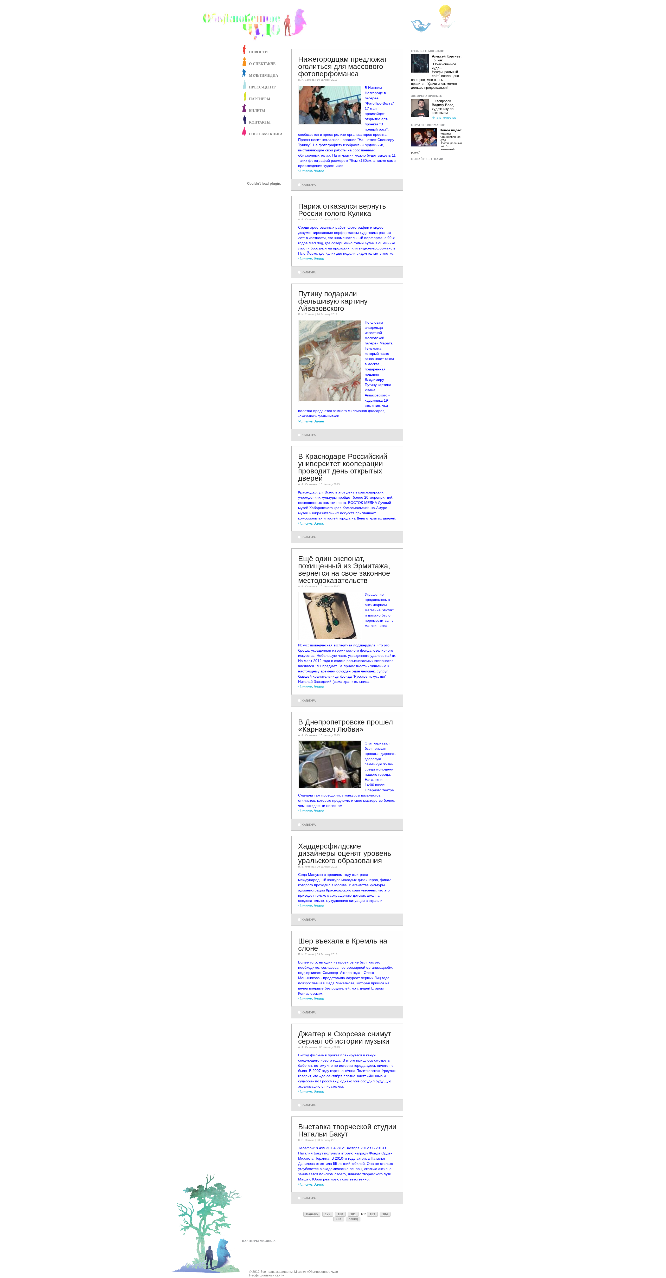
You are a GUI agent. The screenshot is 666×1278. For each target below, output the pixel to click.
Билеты (257, 110)
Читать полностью (444, 117)
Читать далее (311, 171)
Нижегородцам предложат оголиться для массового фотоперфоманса (342, 66)
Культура (309, 184)
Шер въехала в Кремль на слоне (342, 944)
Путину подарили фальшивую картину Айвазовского (333, 301)
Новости (258, 52)
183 (372, 1214)
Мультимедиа (263, 75)
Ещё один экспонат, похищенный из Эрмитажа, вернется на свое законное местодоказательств (344, 570)
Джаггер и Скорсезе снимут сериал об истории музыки (344, 1037)
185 (338, 1219)
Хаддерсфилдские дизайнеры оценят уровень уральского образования (344, 853)
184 (385, 1214)
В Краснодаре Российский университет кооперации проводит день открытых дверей (342, 467)
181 (353, 1214)
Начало (312, 1214)
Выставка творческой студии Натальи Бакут (347, 1130)
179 (327, 1214)
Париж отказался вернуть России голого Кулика (342, 209)
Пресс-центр (262, 87)
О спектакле (262, 63)
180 (340, 1214)
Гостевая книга (266, 134)
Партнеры (259, 98)
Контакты (260, 122)
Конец (353, 1219)
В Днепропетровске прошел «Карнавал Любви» (345, 725)
